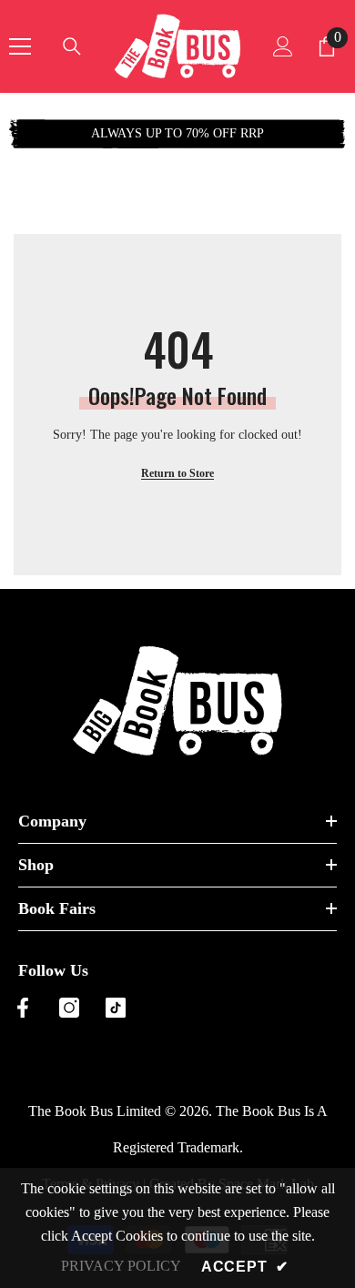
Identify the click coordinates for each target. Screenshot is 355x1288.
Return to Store (177, 473)
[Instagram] (69, 1007)
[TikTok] (115, 1007)
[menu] (20, 46)
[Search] (72, 46)
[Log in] (283, 46)
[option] (177, 134)
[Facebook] (22, 1007)
